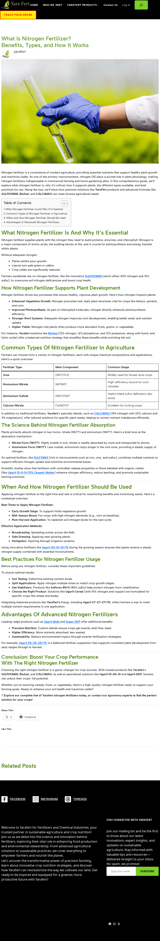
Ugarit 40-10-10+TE (55, 547)
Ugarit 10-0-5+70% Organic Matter (31, 472)
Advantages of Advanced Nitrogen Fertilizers (32, 222)
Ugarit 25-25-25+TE (33, 643)
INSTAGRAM (49, 799)
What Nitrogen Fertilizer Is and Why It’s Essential (34, 209)
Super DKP (73, 621)
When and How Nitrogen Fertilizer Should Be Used (36, 217)
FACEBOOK (18, 799)
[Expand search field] (141, 5)
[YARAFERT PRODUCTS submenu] (98, 5)
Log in (126, 5)
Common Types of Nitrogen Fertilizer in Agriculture (36, 213)
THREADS (80, 799)
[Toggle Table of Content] (62, 203)
